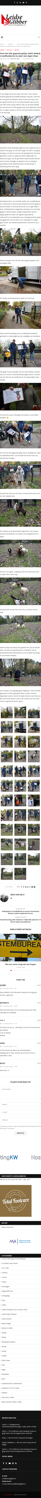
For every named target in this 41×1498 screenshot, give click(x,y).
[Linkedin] (20, 2)
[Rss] (26, 2)
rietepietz (4, 1003)
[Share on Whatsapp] (30, 887)
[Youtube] (23, 2)
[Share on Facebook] (21, 887)
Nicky (4, 1431)
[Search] (39, 37)
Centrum (4, 1273)
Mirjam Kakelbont (8, 1442)
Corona (4, 1277)
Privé (3, 1365)
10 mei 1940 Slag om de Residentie (14, 1259)
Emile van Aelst (15, 59)
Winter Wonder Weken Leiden (12, 1402)
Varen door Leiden (8, 1397)
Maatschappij (6, 1323)
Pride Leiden (6, 1360)
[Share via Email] (34, 887)
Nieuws (4, 1347)
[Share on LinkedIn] (27, 887)
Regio (3, 1370)
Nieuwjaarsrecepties (8, 1342)
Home (2, 44)
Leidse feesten (7, 1319)
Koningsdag (6, 1296)
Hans (2, 1043)
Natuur (4, 1337)
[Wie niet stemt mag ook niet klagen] (20, 947)
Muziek (4, 1333)
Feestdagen (6, 1286)
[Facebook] (14, 2)
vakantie (4, 1393)
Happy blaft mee (7, 1291)
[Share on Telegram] (32, 887)
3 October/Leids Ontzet (10, 1263)
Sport (3, 1379)
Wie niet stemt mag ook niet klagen (20, 964)
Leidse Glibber (13, 1494)
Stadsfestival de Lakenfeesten (12, 1383)
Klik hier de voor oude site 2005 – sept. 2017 (15, 1179)
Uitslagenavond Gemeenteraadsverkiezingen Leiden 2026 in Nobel (19, 1425)
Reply (39, 985)
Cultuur (4, 1282)
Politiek (4, 1356)
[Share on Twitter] (23, 887)
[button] (2, 952)
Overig (4, 1351)
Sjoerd (4, 1424)
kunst (3, 1300)
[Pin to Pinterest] (25, 887)
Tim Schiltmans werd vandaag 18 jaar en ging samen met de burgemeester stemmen (19, 1432)
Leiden (10, 44)
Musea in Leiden (7, 1328)
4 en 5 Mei (5, 1268)
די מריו (2, 1020)
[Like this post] (19, 887)
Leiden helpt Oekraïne (9, 1314)
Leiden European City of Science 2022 (14, 1310)
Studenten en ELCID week (10, 1388)
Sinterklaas (5, 1374)
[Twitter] (17, 2)
